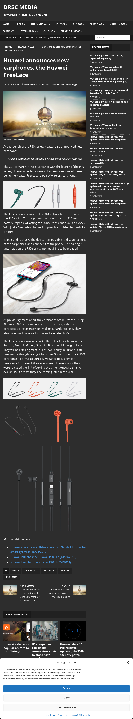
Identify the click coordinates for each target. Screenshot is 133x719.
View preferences (66, 707)
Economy (8, 31)
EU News (77, 24)
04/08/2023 (97, 178)
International (39, 24)
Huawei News (117, 24)
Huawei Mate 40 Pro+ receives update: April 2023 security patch (108, 214)
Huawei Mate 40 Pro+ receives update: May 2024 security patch (108, 138)
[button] (128, 662)
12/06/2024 (97, 62)
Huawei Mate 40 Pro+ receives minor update (106, 150)
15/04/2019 (13, 84)
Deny (67, 697)
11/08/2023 (97, 155)
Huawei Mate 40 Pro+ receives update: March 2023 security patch (109, 225)
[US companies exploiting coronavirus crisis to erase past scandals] (45, 631)
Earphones (31, 570)
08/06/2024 (97, 108)
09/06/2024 (97, 85)
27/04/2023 (97, 219)
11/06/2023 (97, 207)
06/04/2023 (97, 230)
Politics (60, 24)
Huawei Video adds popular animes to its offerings (16, 647)
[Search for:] (112, 37)
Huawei (64, 570)
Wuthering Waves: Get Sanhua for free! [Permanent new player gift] (109, 80)
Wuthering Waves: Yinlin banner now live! (108, 115)
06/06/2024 (97, 120)
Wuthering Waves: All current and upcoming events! (109, 103)
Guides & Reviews (70, 31)
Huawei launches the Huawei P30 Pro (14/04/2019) (43, 557)
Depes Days (96, 24)
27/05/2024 (97, 132)
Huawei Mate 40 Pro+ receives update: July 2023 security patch (107, 173)
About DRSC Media (81, 714)
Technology (28, 31)
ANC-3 (15, 570)
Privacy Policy (49, 714)
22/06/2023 (97, 196)
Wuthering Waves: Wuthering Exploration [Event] (106, 57)
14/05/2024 (97, 143)
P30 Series (11, 577)
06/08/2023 (97, 166)
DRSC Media (30, 84)
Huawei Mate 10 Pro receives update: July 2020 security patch (72, 649)
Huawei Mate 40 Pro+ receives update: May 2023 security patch (108, 202)
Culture (48, 31)
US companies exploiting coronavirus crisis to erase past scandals (44, 651)
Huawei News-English (68, 84)
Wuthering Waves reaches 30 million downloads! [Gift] (106, 68)
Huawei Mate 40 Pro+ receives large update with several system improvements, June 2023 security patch (109, 188)
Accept (66, 688)
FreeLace (49, 570)
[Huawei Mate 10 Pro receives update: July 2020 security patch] (73, 631)
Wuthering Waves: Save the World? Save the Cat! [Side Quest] (109, 92)
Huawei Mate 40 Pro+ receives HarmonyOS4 (106, 161)
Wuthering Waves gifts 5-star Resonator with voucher (106, 127)
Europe (18, 24)
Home (6, 24)
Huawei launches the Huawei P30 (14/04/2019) (40, 562)
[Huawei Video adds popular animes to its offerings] (16, 631)
